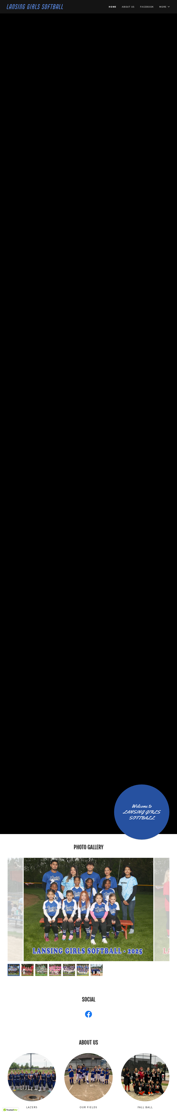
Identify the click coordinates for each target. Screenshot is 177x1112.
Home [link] (112, 6)
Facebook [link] (147, 6)
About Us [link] (128, 6)
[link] (47, 8)
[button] (164, 7)
